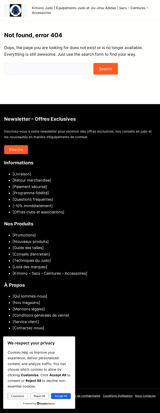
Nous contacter (145, 395)
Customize (17, 396)
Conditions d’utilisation (117, 395)
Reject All (39, 396)
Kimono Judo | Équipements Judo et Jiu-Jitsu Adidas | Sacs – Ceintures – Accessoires (90, 10)
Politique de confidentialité (82, 395)
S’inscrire (16, 150)
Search (105, 68)
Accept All (61, 396)
